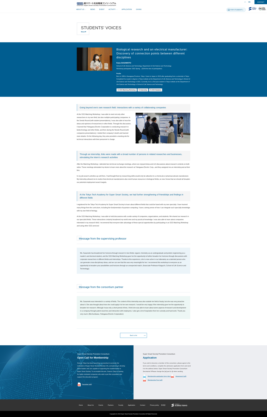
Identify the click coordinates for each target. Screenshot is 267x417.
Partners (110, 405)
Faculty (120, 405)
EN (249, 2)
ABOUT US (80, 9)
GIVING (139, 9)
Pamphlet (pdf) (87, 384)
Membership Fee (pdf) (155, 380)
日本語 (163, 405)
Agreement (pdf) (181, 376)
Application (131, 405)
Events (101, 405)
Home (81, 405)
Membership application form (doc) (159, 376)
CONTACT (260, 2)
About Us (91, 405)
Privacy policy (154, 405)
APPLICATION (127, 9)
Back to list (133, 335)
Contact (142, 405)
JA (245, 2)
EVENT (101, 9)
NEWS (92, 9)
